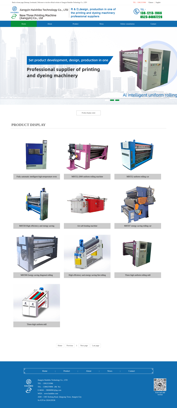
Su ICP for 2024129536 (46, 400)
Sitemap (26, 2)
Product (66, 371)
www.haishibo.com (51, 394)
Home (44, 371)
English (158, 2)
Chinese (150, 2)
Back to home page (18, 2)
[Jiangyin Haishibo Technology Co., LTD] (23, 386)
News (109, 371)
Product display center (88, 113)
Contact (131, 371)
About (88, 371)
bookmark (33, 2)
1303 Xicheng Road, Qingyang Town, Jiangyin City (62, 397)
